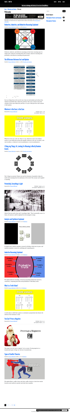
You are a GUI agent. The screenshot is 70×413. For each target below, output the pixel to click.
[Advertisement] (24, 393)
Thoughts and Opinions (27, 61)
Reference (24, 27)
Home (5, 9)
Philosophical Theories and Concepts (55, 18)
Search (64, 11)
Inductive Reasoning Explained (13, 252)
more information (57, 410)
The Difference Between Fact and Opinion (16, 59)
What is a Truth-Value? (11, 285)
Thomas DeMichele (11, 27)
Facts (55, 2)
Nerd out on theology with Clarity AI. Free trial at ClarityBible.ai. (35, 5)
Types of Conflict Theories (12, 354)
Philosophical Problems (55, 21)
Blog (64, 2)
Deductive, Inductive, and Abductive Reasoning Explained (21, 24)
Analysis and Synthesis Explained (14, 219)
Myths (59, 2)
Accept (64, 410)
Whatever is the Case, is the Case (14, 109)
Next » (14, 405)
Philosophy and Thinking (12, 9)
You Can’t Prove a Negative (12, 318)
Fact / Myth (8, 2)
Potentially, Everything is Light (13, 183)
